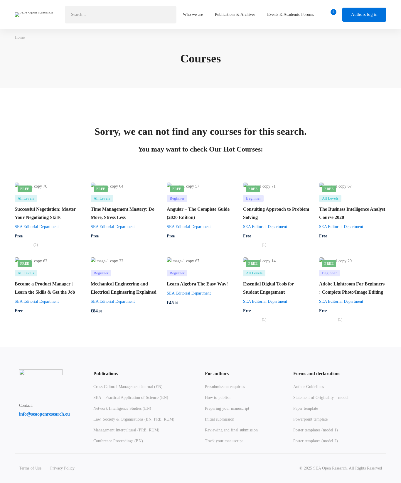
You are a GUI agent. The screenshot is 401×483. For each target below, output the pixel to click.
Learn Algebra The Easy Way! (197, 283)
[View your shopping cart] (331, 14)
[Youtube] (49, 432)
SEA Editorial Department (37, 227)
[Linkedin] (35, 432)
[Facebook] (21, 432)
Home (20, 37)
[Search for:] (120, 14)
